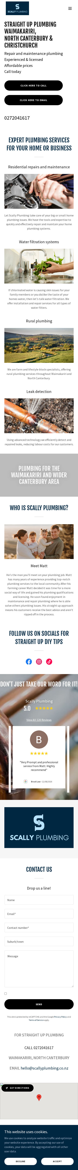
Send (39, 1004)
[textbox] (39, 900)
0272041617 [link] (17, 118)
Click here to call (33, 85)
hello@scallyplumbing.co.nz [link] (44, 1068)
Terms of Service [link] (36, 1020)
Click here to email (33, 100)
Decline (20, 1161)
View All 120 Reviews (39, 720)
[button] (70, 8)
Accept (57, 1161)
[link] (17, 8)
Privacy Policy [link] (60, 1016)
